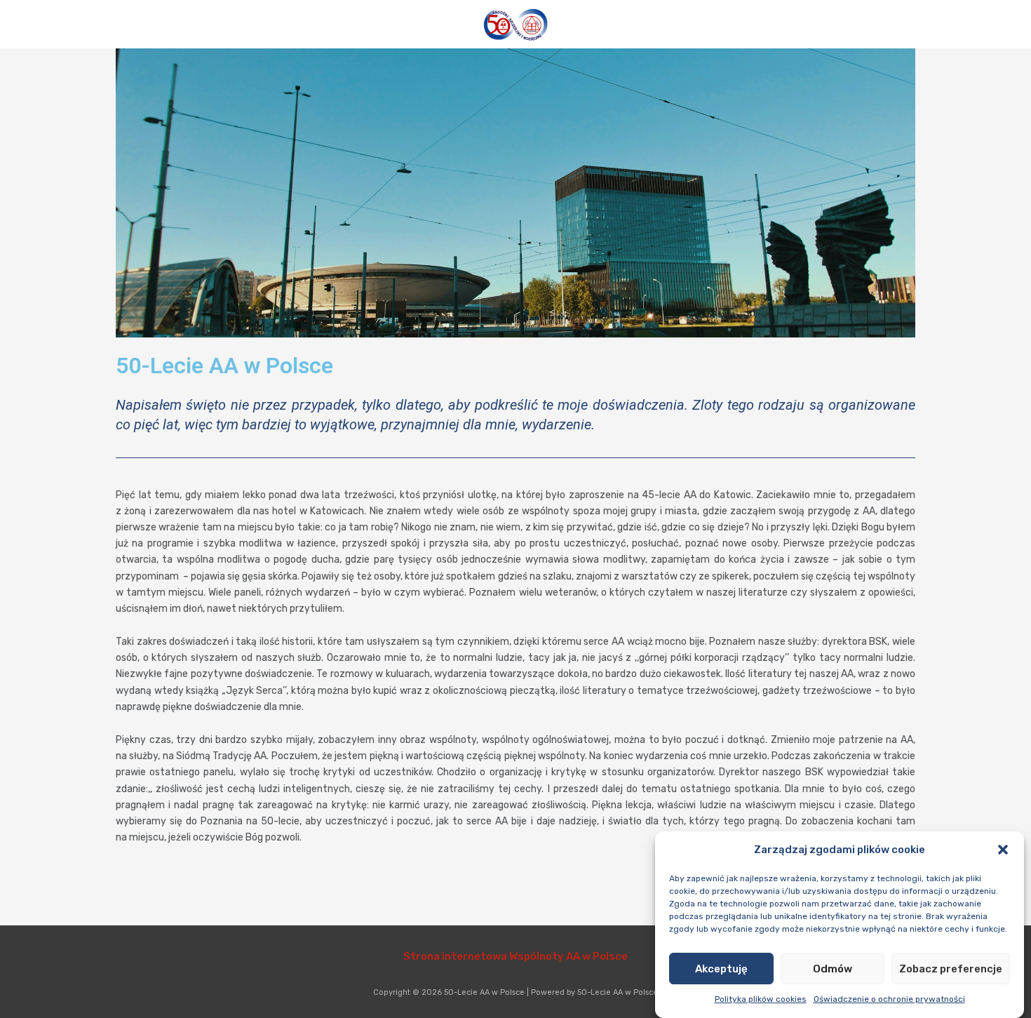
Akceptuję (721, 968)
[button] (1003, 850)
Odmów (832, 968)
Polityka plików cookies (761, 999)
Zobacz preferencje (950, 968)
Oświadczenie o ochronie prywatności (889, 999)
